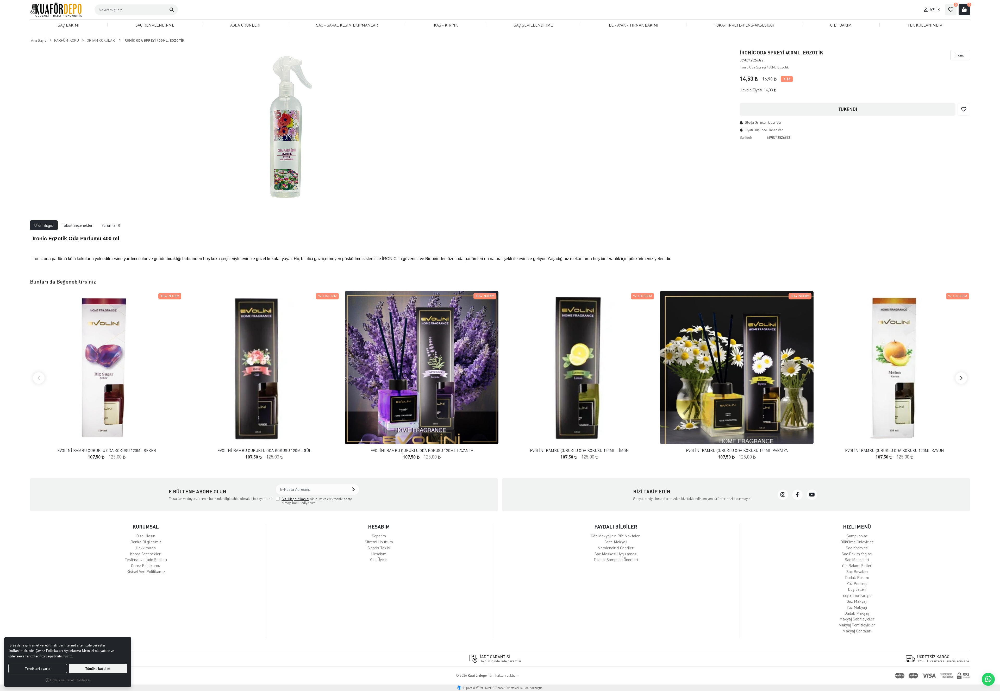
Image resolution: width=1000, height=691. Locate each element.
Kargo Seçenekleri (145, 553)
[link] (783, 494)
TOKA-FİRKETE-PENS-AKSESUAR (744, 25)
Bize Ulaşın (145, 535)
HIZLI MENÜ (857, 527)
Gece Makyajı (615, 541)
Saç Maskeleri (857, 559)
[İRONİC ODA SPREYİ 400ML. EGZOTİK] (285, 126)
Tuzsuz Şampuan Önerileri (615, 559)
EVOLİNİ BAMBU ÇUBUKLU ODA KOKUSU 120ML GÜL (264, 450)
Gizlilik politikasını (295, 499)
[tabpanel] (500, 250)
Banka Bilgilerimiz (145, 541)
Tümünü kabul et (98, 668)
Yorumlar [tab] (111, 225)
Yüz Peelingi (857, 583)
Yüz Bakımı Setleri (857, 565)
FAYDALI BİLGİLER (615, 527)
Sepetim (379, 535)
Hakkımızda (146, 547)
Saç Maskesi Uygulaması (616, 553)
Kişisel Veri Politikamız (146, 571)
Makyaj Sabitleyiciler (856, 619)
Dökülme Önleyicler (856, 541)
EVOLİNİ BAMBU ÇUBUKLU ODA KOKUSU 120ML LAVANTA (422, 450)
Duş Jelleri (857, 589)
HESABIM (379, 527)
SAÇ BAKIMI (68, 25)
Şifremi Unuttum (379, 541)
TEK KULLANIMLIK (925, 25)
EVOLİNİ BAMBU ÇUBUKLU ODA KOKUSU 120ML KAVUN (894, 450)
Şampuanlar (857, 535)
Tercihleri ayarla (38, 668)
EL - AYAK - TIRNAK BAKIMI (633, 25)
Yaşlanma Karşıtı (857, 595)
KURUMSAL (146, 527)
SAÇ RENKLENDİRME (154, 25)
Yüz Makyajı (857, 607)
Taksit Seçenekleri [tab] (77, 225)
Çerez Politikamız (146, 565)
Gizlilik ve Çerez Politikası (69, 680)
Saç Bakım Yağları (857, 553)
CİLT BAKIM (841, 25)
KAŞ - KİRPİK (446, 25)
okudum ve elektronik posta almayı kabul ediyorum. (317, 501)
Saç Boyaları (857, 571)
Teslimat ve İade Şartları (146, 559)
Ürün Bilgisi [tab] (44, 225)
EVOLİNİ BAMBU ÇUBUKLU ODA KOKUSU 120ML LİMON (579, 450)
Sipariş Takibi (378, 547)
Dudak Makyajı (857, 613)
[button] (171, 9)
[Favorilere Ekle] (964, 109)
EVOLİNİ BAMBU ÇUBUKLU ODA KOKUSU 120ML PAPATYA (737, 450)
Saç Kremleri (857, 547)
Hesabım (378, 553)
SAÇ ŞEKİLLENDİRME (533, 25)
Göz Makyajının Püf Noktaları (616, 535)
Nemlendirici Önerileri (615, 547)
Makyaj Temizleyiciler (857, 625)
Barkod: (746, 137)
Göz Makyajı (857, 601)
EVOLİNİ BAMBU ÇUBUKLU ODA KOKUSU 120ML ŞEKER (106, 450)
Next (961, 378)
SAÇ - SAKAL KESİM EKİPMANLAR (347, 25)
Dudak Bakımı (857, 577)
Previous (39, 378)
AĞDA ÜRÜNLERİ (245, 25)
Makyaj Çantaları (856, 631)
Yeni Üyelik (379, 559)
